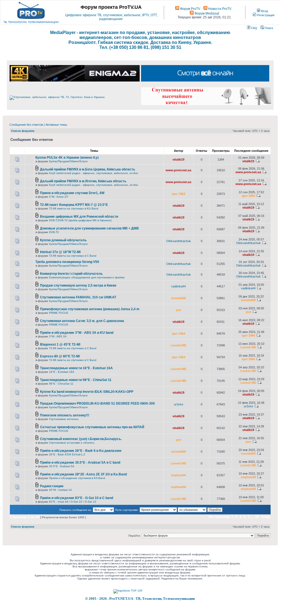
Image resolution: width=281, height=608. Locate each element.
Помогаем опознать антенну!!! (64, 415)
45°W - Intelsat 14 (60, 489)
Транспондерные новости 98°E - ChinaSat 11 (75, 380)
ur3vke (178, 404)
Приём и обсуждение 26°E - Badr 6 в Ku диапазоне (81, 451)
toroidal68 (178, 298)
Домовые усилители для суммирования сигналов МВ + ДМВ (89, 228)
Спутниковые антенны (63, 419)
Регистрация (265, 15)
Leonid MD (178, 345)
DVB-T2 (54, 232)
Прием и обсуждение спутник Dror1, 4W (72, 193)
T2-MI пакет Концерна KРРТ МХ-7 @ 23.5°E (74, 205)
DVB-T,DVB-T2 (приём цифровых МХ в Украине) (80, 220)
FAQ (253, 28)
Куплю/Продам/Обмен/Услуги (68, 161)
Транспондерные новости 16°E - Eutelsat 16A (76, 368)
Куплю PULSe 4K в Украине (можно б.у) (67, 157)
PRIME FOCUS (58, 312)
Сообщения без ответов (26, 124)
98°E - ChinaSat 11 (61, 383)
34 (257, 517)
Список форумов (22, 130)
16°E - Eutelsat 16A (61, 371)
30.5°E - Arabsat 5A (61, 466)
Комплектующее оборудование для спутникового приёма (87, 277)
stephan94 (178, 475)
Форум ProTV (189, 9)
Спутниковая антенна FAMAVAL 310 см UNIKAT (78, 297)
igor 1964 (178, 193)
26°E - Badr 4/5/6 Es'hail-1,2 (67, 454)
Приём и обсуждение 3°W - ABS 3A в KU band (76, 333)
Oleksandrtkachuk (178, 241)
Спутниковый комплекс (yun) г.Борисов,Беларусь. (81, 439)
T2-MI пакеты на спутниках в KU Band (73, 208)
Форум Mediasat (206, 13)
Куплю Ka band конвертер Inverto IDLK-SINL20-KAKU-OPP (86, 392)
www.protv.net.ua (178, 170)
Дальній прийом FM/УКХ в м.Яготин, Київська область (83, 181)
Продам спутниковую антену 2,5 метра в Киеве (78, 285)
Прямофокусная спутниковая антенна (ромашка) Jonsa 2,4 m (89, 309)
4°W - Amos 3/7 (58, 196)
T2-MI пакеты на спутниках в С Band (72, 255)
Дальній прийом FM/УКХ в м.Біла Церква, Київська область (87, 169)
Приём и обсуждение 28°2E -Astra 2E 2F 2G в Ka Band (83, 474)
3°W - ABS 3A (58, 336)
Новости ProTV (219, 9)
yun (178, 310)
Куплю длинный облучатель (63, 240)
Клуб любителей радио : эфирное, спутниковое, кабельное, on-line (93, 173)
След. (266, 517)
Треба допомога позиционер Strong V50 (67, 262)
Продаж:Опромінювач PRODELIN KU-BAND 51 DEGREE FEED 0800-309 (97, 403)
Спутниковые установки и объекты (71, 442)
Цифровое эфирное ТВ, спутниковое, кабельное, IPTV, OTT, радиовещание (111, 17)
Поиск (268, 28)
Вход (264, 11)
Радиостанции (51, 486)
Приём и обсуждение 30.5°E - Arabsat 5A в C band (80, 462)
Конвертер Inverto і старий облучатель (71, 274)
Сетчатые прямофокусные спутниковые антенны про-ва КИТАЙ (92, 427)
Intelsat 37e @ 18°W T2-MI (60, 252)
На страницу (219, 517)
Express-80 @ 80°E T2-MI (60, 356)
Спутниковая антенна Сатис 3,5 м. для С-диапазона (82, 321)
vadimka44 (178, 286)
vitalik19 (178, 159)
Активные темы (56, 124)
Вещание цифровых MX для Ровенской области (79, 216)
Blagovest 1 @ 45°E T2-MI (60, 344)
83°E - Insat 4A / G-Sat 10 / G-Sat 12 (72, 501)
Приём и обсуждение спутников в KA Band (77, 478)
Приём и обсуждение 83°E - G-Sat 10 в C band (76, 498)
